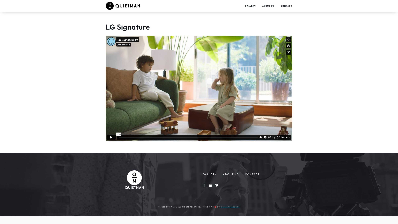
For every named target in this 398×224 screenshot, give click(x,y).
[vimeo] (216, 185)
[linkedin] (210, 185)
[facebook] (204, 185)
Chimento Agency (230, 207)
